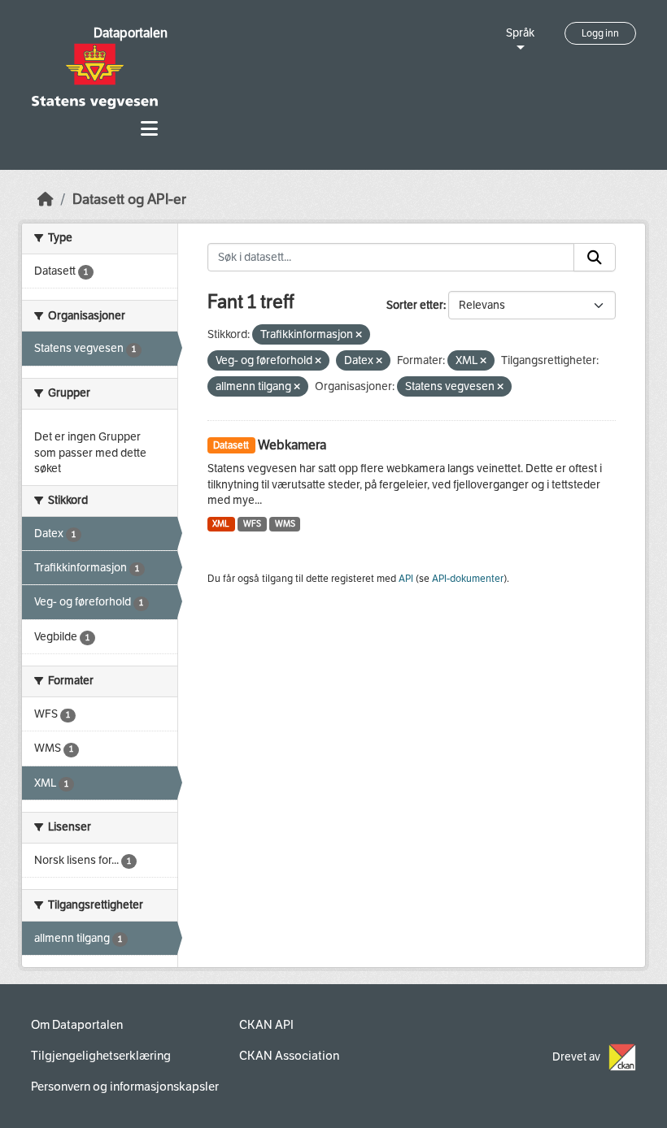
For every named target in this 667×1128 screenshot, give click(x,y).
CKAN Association (289, 1055)
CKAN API (266, 1024)
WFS (252, 523)
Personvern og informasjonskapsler (125, 1086)
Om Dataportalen (77, 1024)
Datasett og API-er (129, 199)
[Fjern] (358, 335)
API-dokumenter (468, 578)
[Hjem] (45, 199)
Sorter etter (414, 305)
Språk (520, 33)
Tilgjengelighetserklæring (101, 1055)
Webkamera (292, 445)
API (406, 578)
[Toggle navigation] (149, 128)
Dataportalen (131, 33)
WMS (285, 523)
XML (220, 523)
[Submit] (594, 257)
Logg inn (600, 33)
